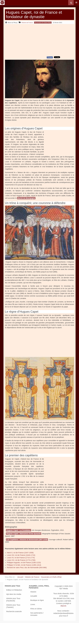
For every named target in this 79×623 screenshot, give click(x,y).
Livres (32, 604)
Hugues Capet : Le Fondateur (18, 530)
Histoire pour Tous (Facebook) (13, 599)
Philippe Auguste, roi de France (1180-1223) (24, 562)
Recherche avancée (14, 611)
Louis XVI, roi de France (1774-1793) (21, 560)
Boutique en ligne (37, 600)
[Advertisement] (39, 39)
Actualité (33, 596)
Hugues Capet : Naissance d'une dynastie (23, 534)
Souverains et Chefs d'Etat (51, 577)
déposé (63, 606)
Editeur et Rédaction (14, 590)
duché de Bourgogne (26, 198)
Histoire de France (32, 577)
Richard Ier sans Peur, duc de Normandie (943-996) (27, 567)
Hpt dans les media (13, 594)
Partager (49, 57)
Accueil (20, 577)
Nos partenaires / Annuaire (37, 614)
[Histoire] (2, 2)
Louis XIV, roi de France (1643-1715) (21, 555)
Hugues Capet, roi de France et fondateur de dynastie (34, 14)
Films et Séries (36, 609)
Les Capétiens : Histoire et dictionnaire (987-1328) (26, 540)
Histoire (33, 592)
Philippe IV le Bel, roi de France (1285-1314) (24, 565)
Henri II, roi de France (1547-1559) (20, 553)
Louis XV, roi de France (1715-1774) (21, 558)
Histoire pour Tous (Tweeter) (13, 606)
